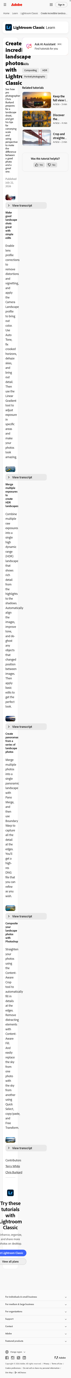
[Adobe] (16, 4)
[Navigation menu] (5, 4)
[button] (51, 4)
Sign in (61, 4)
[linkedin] (24, 1357)
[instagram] (12, 1357)
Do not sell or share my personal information (41, 1368)
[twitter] (18, 1357)
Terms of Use (57, 1363)
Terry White (12, 1166)
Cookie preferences (13, 1368)
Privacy (46, 1363)
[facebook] (7, 1357)
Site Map (9, 1372)
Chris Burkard (13, 1172)
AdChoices (22, 1372)
